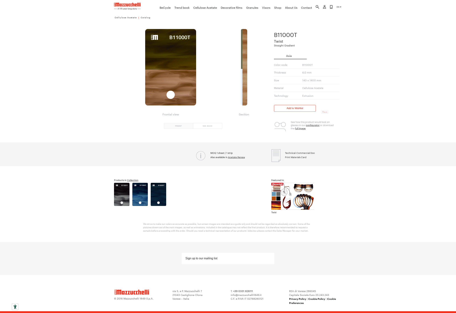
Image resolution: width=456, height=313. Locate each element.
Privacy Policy (297, 298)
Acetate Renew (236, 157)
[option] (123, 194)
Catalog (146, 17)
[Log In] (324, 7)
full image (300, 128)
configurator (313, 125)
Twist (278, 41)
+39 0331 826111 (243, 291)
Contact (306, 7)
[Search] (317, 7)
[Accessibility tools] (15, 306)
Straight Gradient (284, 45)
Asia (289, 56)
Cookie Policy (316, 298)
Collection (132, 180)
